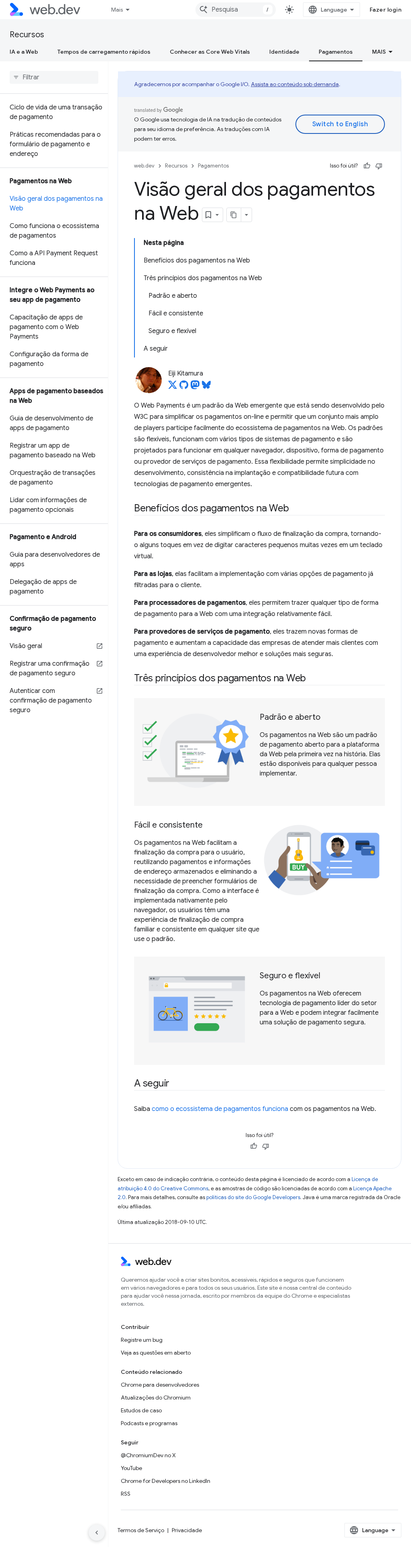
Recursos (27, 35)
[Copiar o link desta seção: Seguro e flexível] (327, 976)
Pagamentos (336, 51)
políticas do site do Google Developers (253, 1197)
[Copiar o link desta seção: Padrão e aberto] (327, 718)
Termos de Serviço (141, 1530)
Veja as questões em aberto (156, 1352)
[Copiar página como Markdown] (234, 215)
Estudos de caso (141, 1410)
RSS (125, 1493)
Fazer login (386, 9)
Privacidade (187, 1530)
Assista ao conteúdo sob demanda (295, 84)
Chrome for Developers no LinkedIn (165, 1480)
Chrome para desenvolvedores (160, 1384)
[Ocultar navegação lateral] (97, 1533)
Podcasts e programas (149, 1423)
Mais (117, 9)
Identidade (284, 51)
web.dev (144, 165)
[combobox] (235, 9)
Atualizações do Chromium (156, 1397)
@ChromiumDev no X (148, 1455)
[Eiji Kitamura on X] (172, 387)
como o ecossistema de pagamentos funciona (220, 1109)
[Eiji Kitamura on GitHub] (183, 387)
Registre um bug (142, 1339)
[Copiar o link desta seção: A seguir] (176, 1084)
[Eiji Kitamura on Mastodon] (195, 387)
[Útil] (367, 166)
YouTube (131, 1468)
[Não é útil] (379, 166)
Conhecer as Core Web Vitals (210, 51)
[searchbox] (54, 77)
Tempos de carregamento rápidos (104, 51)
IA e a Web (24, 51)
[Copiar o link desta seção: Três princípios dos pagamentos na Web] (313, 679)
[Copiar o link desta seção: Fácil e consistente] (210, 825)
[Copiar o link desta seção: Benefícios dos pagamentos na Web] (296, 509)
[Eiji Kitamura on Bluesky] (206, 387)
